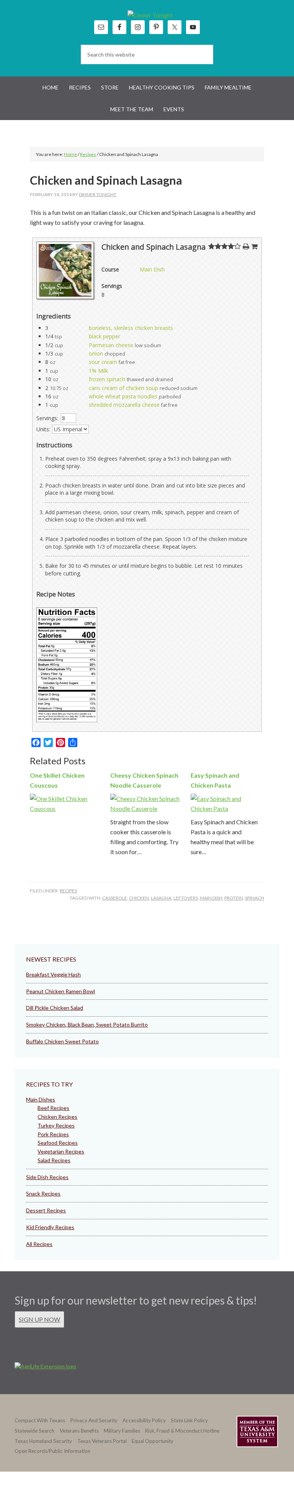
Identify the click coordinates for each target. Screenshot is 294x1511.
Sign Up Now (39, 1319)
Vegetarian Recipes (61, 1151)
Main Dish (152, 269)
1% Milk (98, 370)
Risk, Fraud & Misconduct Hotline (182, 1431)
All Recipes (39, 1244)
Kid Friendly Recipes (50, 1227)
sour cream (103, 362)
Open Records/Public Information (52, 1451)
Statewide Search (34, 1431)
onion (96, 353)
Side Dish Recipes (47, 1177)
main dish (211, 898)
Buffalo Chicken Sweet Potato (62, 1041)
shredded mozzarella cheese (124, 404)
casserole (114, 898)
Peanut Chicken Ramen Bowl (60, 991)
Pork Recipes (53, 1134)
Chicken (139, 898)
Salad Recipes (54, 1160)
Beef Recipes (53, 1108)
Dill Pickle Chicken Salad (54, 1007)
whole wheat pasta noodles (123, 396)
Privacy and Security (94, 1420)
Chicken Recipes (57, 1116)
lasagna (161, 898)
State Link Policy (189, 1420)
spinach (254, 898)
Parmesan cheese (111, 345)
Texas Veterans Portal (102, 1441)
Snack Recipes (43, 1193)
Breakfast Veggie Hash (53, 974)
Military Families (122, 1431)
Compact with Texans (40, 1420)
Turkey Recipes (56, 1125)
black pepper (104, 336)
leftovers (185, 898)
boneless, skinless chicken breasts (131, 327)
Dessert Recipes (46, 1210)
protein (233, 898)
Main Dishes (40, 1099)
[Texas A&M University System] (257, 1433)
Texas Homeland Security (43, 1441)
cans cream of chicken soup (123, 388)
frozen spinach (107, 379)
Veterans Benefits (79, 1431)
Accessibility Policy (144, 1420)
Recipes (68, 891)
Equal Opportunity (152, 1441)
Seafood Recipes (58, 1142)
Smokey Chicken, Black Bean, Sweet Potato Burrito (87, 1024)
